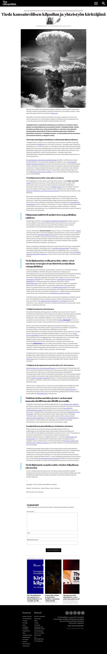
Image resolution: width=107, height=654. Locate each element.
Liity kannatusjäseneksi (39, 638)
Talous (24, 633)
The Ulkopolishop (38, 641)
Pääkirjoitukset (26, 637)
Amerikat (25, 620)
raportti (78, 230)
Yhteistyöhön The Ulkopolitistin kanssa (39, 628)
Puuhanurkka (26, 646)
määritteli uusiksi (56, 187)
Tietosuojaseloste (38, 631)
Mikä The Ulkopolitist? (39, 616)
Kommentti (30, 511)
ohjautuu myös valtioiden (71, 404)
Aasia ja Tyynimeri (27, 616)
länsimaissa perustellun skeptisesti (49, 458)
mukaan (28, 183)
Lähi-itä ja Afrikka (27, 618)
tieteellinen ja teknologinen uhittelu (40, 172)
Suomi (24, 625)
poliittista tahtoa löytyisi (60, 287)
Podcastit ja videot (27, 635)
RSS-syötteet (37, 635)
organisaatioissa (41, 393)
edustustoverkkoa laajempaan (35, 418)
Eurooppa (25, 623)
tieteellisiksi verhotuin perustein (60, 293)
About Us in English (39, 633)
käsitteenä (41, 144)
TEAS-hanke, (30, 359)
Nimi (28, 533)
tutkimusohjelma (70, 389)
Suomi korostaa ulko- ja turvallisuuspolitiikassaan (41, 368)
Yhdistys (36, 623)
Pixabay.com (54, 113)
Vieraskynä (56, 26)
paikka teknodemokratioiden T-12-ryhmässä (54, 301)
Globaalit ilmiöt (26, 631)
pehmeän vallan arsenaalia (60, 248)
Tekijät (35, 620)
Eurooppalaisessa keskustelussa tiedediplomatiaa (41, 160)
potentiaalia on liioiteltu (33, 279)
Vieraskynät (37, 625)
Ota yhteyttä (37, 618)
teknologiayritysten (32, 283)
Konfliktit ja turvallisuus (25, 628)
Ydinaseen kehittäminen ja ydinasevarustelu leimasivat (42, 191)
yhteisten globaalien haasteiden (40, 378)
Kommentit (25, 639)
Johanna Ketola (43, 26)
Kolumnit (25, 641)
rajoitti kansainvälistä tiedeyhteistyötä (55, 221)
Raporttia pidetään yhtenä (46, 234)
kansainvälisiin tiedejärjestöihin (67, 418)
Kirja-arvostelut (26, 643)
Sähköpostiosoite (33, 539)
